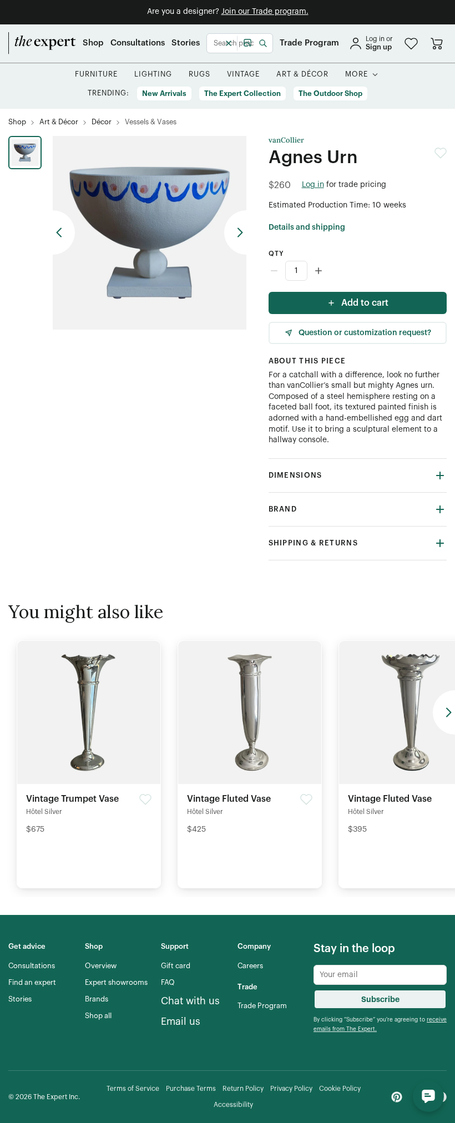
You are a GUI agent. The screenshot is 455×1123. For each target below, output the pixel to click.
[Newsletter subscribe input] (380, 975)
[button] (411, 43)
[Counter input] (358, 271)
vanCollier (286, 140)
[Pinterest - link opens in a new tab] (396, 1096)
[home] (42, 43)
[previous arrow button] (64, 232)
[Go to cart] (437, 43)
